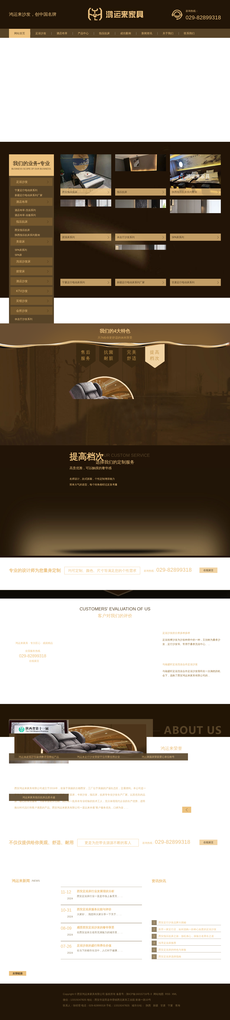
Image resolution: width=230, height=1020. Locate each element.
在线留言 (208, 570)
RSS (168, 994)
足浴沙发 (40, 33)
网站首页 (19, 33)
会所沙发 (22, 310)
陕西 (148, 1005)
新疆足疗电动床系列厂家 (28, 195)
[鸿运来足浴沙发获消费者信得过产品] (190, 780)
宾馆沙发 (22, 300)
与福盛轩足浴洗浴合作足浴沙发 (180, 664)
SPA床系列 (21, 249)
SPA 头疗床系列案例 (115, 541)
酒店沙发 (22, 281)
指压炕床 (104, 33)
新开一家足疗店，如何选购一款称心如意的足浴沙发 (187, 929)
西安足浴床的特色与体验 (172, 949)
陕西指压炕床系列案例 (27, 235)
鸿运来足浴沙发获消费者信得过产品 (190, 797)
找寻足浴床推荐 (167, 942)
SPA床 (18, 254)
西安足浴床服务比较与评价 (94, 909)
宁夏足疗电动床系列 (26, 190)
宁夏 (170, 1005)
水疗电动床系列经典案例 (181, 535)
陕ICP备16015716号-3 (139, 994)
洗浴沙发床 (23, 261)
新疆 (155, 1005)
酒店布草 (62, 33)
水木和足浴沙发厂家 (49, 535)
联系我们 (189, 33)
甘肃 (162, 1005)
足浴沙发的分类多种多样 (176, 633)
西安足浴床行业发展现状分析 (95, 891)
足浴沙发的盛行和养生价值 (94, 945)
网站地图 (158, 994)
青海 (177, 1005)
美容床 (20, 241)
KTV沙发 (22, 291)
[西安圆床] (115, 90)
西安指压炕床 (22, 230)
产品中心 (83, 33)
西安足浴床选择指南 (169, 956)
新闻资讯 (146, 33)
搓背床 (20, 271)
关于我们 (168, 33)
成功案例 (125, 33)
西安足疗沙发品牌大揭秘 (172, 922)
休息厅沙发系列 (23, 319)
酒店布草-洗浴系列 (25, 210)
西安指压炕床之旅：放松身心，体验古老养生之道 (186, 936)
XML (174, 994)
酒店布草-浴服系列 (25, 215)
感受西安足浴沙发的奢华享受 (95, 927)
